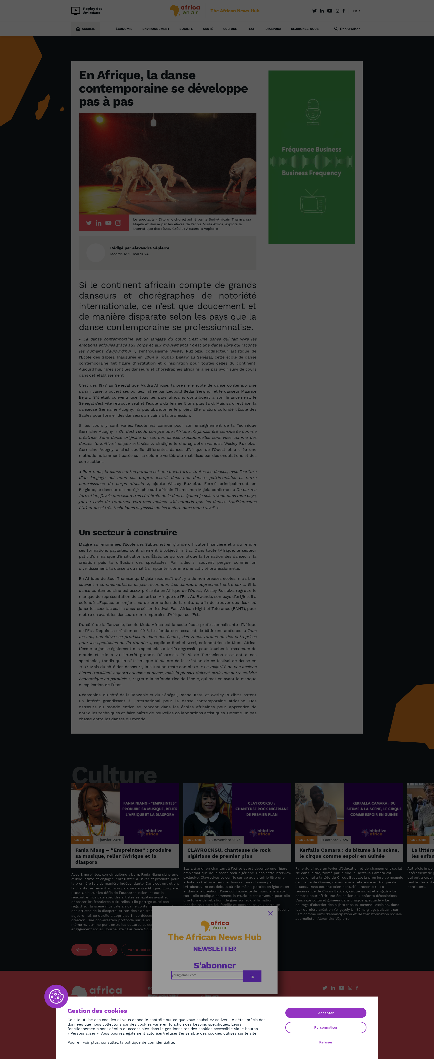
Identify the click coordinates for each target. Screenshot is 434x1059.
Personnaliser (326, 1027)
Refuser (326, 1042)
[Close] (270, 913)
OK (252, 977)
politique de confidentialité (149, 1042)
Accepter (326, 1013)
